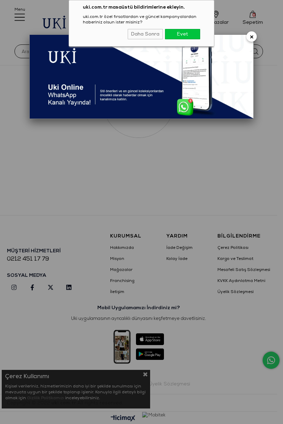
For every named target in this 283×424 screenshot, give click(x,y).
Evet (182, 34)
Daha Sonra (145, 34)
